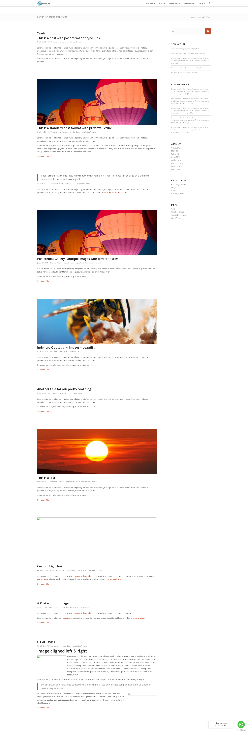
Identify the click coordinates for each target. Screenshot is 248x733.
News (64, 42)
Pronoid (79, 42)
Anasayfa (202, 17)
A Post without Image (53, 603)
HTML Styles (46, 642)
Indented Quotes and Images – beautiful (66, 347)
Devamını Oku (44, 156)
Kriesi (191, 94)
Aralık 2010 (176, 160)
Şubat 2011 (176, 154)
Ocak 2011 (175, 157)
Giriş (173, 209)
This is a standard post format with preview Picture (74, 128)
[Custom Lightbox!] (97, 540)
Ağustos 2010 (177, 163)
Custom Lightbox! (50, 566)
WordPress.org (177, 218)
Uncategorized (67, 184)
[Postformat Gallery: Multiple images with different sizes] (97, 233)
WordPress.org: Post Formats (117, 192)
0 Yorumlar (54, 42)
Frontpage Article (68, 132)
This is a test (46, 478)
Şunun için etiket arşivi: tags (52, 16)
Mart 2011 (175, 151)
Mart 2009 (175, 169)
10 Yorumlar (53, 184)
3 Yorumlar (54, 351)
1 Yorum (53, 263)
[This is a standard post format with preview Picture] (97, 102)
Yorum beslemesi (178, 215)
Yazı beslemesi (177, 212)
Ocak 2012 (175, 148)
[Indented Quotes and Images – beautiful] (97, 321)
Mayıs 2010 (176, 166)
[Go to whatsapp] (241, 724)
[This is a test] (97, 451)
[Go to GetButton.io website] (241, 730)
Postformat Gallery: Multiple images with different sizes (77, 259)
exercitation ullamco (80, 576)
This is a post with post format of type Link (68, 38)
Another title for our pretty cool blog (64, 389)
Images (76, 263)
